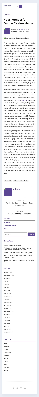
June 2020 (7, 320)
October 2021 (8, 272)
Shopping (6, 367)
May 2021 (7, 287)
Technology (7, 352)
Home (5, 343)
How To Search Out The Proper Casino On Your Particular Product (18, 256)
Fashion (6, 349)
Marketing (7, 346)
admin (15, 31)
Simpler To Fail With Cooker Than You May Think (18, 252)
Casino (7, 14)
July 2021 (7, 281)
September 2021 (9, 275)
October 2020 (8, 308)
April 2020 (7, 326)
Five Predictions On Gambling (12, 245)
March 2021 (7, 293)
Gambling (6, 355)
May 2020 (7, 323)
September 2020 (9, 311)
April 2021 (7, 290)
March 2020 (7, 329)
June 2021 (7, 284)
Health (6, 370)
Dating (6, 358)
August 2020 (7, 314)
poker (15, 180)
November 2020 (8, 305)
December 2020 (8, 302)
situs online (23, 180)
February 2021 (8, 296)
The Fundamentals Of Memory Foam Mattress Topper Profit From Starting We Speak (18, 248)
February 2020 (8, 332)
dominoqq (8, 180)
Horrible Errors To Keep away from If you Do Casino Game (19, 261)
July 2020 (7, 317)
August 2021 (7, 278)
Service (6, 361)
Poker (5, 364)
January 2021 (8, 299)
